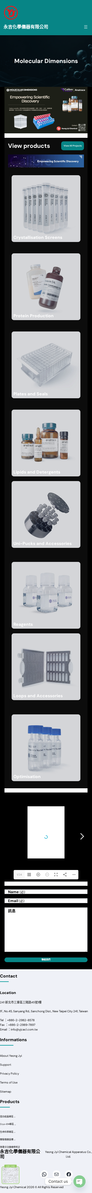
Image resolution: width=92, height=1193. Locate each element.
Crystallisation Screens (37, 237)
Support (5, 1065)
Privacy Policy (9, 1073)
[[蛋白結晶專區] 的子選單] (14, 1117)
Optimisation (27, 776)
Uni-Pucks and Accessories (42, 543)
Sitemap (5, 1091)
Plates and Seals (30, 394)
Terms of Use (8, 1082)
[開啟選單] (85, 27)
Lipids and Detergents (36, 472)
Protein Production (33, 316)
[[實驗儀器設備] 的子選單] (14, 1139)
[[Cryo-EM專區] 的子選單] (15, 1124)
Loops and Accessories (38, 696)
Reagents (23, 624)
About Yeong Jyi (11, 1056)
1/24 (19, 874)
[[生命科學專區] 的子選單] (14, 1132)
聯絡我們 (46, 959)
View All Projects (73, 145)
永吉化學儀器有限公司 (26, 27)
